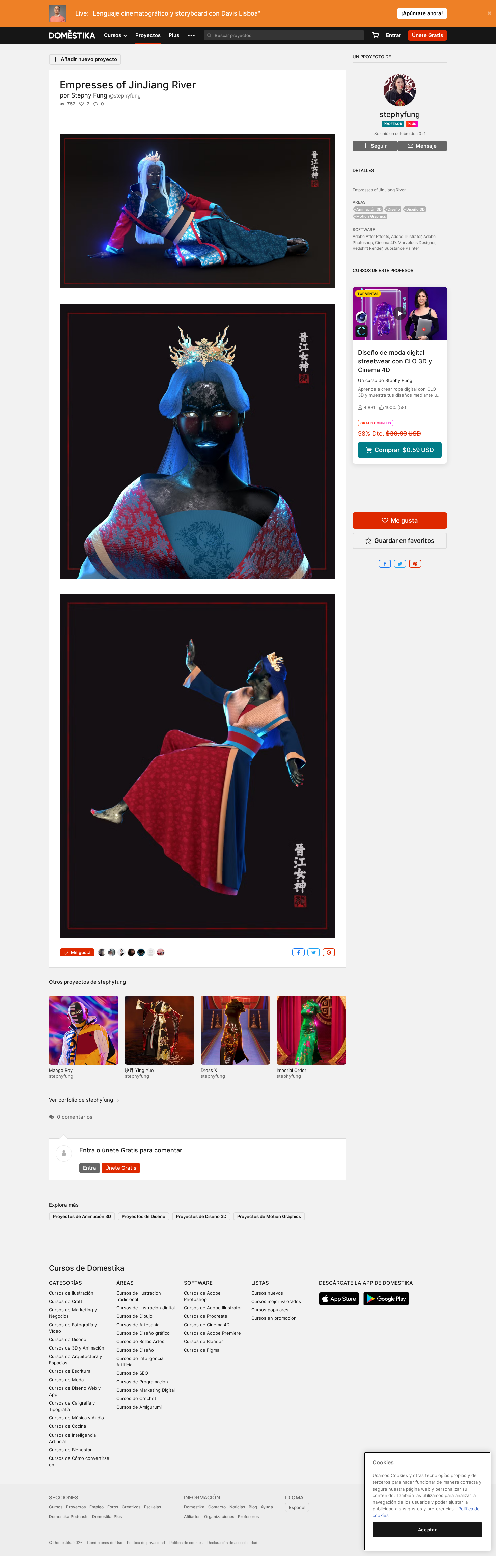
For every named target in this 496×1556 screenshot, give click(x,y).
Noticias (237, 1506)
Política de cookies (186, 1542)
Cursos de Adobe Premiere (212, 1333)
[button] (191, 35)
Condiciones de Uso (104, 1542)
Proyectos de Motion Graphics (269, 1216)
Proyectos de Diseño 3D (201, 1216)
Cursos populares (269, 1309)
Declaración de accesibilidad (232, 1542)
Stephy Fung (106, 95)
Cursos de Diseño (67, 1339)
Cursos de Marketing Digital (145, 1390)
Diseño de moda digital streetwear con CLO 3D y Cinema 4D (395, 361)
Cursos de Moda (66, 1379)
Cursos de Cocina (67, 1426)
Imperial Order (291, 1070)
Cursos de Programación (142, 1381)
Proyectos (148, 35)
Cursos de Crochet (136, 1398)
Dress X (209, 1070)
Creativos (131, 1506)
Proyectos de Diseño (143, 1216)
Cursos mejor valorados (276, 1301)
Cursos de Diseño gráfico (143, 1333)
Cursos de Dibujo (134, 1316)
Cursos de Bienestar (70, 1449)
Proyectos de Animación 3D (82, 1216)
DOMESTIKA (72, 35)
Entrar (393, 35)
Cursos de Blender (203, 1341)
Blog (253, 1506)
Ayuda (267, 1506)
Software (198, 1283)
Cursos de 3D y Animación (76, 1348)
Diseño (394, 209)
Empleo (96, 1506)
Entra (89, 1168)
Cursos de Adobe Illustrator (213, 1307)
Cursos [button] (113, 35)
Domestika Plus (107, 1516)
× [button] (489, 13)
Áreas (125, 1283)
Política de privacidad (146, 1542)
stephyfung (112, 982)
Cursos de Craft (65, 1301)
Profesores (248, 1516)
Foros (112, 1506)
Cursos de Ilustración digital (145, 1307)
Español (297, 1507)
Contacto (217, 1506)
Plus (174, 35)
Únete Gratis (120, 1168)
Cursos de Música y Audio (76, 1417)
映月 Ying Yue (139, 1070)
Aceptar (427, 1529)
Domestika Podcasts (68, 1516)
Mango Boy (61, 1070)
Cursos (55, 1506)
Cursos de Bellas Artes (140, 1341)
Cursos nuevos (267, 1293)
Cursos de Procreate (205, 1316)
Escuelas (152, 1506)
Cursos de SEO (132, 1373)
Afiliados (192, 1516)
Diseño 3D (415, 209)
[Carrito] (375, 35)
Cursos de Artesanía (137, 1324)
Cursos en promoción (274, 1318)
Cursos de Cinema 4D (206, 1324)
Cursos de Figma (201, 1350)
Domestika (194, 1506)
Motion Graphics (371, 216)
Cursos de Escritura (69, 1371)
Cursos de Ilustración (71, 1293)
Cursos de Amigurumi (139, 1407)
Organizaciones (219, 1516)
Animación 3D (369, 209)
